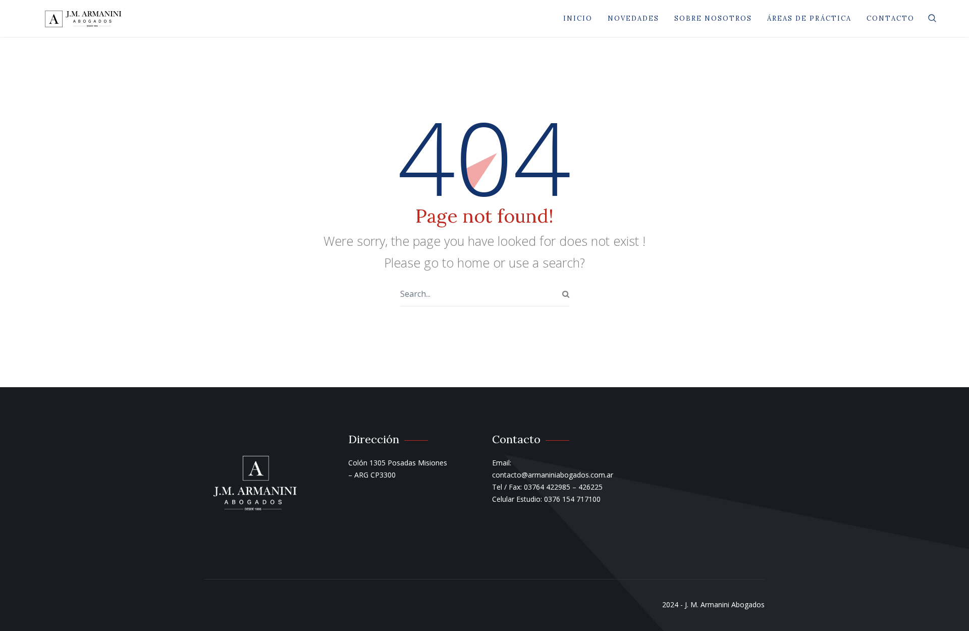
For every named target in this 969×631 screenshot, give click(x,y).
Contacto (890, 18)
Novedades (633, 18)
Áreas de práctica (809, 18)
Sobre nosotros (713, 18)
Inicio (578, 18)
